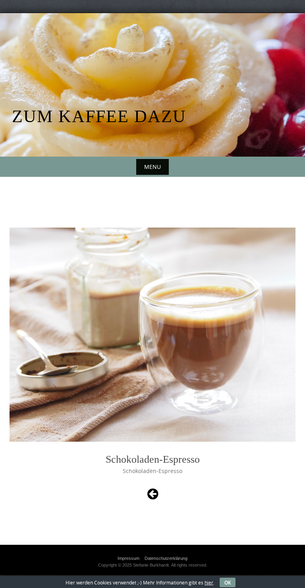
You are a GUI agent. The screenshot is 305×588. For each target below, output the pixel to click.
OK (227, 582)
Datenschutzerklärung (166, 558)
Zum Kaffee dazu (99, 116)
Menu (152, 166)
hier (209, 582)
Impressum (128, 558)
